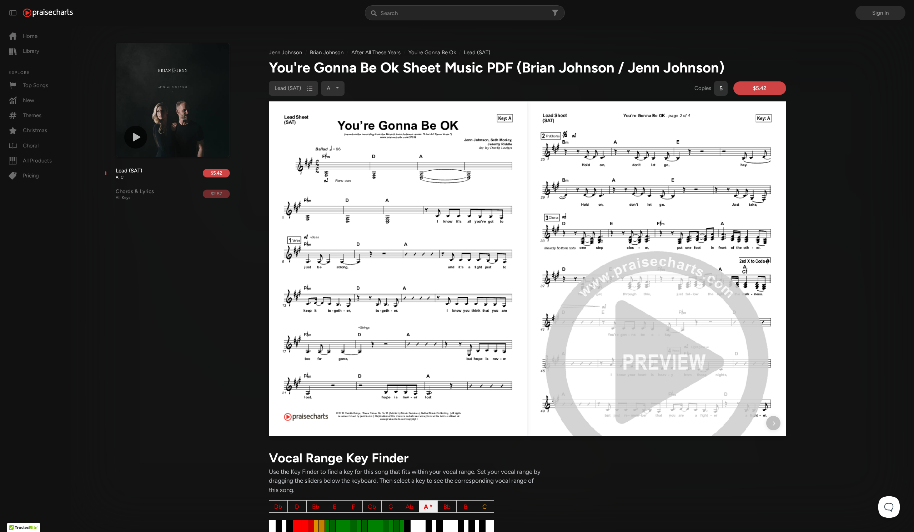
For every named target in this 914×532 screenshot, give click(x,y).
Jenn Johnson (285, 52)
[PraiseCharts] (48, 13)
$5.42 (216, 173)
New (28, 100)
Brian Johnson (326, 52)
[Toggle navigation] (13, 13)
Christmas (35, 130)
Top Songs (35, 85)
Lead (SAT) (129, 173)
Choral (31, 145)
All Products (37, 160)
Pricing (31, 175)
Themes (32, 115)
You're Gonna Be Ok (432, 52)
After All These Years (376, 52)
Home (30, 36)
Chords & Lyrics (135, 194)
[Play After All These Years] (135, 137)
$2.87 (216, 193)
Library (31, 51)
